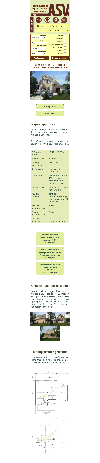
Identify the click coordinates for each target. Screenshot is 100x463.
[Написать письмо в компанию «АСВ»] (39, 22)
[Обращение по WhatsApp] (64, 22)
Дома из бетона (42, 65)
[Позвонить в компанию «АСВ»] (47, 22)
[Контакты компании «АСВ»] (56, 22)
